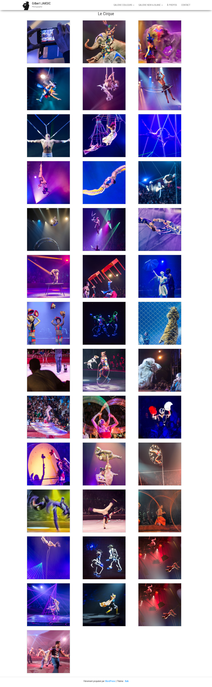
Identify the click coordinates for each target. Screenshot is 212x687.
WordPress (110, 681)
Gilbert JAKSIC (41, 3)
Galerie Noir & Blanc (150, 5)
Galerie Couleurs (123, 5)
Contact (185, 5)
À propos (172, 5)
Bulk (127, 681)
